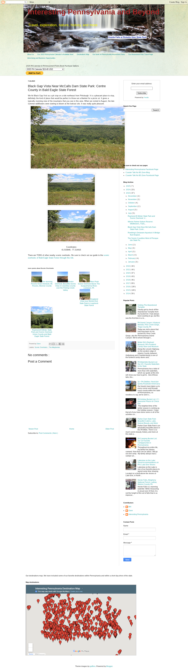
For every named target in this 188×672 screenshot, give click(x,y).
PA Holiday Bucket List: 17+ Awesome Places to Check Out (148, 401)
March (131, 255)
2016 (128, 287)
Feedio (146, 97)
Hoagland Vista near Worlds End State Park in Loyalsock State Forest (89, 302)
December (132, 196)
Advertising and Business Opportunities (41, 58)
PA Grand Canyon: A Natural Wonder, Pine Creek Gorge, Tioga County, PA (149, 325)
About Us (30, 54)
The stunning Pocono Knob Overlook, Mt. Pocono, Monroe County (42, 284)
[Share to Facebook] (59, 343)
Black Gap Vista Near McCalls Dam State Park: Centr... (142, 228)
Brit (130, 507)
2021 (128, 270)
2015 (128, 290)
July (130, 213)
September (132, 206)
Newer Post (33, 429)
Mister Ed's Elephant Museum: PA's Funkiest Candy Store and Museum (148, 344)
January (131, 262)
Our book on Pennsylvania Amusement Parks (109, 54)
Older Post (109, 429)
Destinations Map (83, 54)
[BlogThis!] (53, 343)
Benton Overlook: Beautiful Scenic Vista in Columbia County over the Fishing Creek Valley (65, 286)
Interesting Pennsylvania (138, 514)
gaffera (92, 666)
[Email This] (50, 343)
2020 (128, 273)
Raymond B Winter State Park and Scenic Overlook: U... (141, 217)
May (130, 248)
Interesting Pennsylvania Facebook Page (142, 169)
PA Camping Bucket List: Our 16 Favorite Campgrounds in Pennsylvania (147, 442)
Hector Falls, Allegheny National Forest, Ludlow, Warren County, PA (147, 482)
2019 (128, 276)
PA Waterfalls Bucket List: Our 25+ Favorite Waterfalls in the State (148, 364)
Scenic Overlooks (41, 347)
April (130, 252)
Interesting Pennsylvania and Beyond (94, 12)
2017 (128, 283)
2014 (128, 293)
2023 (128, 193)
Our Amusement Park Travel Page (140, 54)
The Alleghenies (54, 347)
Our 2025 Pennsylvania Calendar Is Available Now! (55, 54)
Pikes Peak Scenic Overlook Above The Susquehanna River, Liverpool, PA (89, 285)
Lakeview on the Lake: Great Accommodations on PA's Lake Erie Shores (148, 462)
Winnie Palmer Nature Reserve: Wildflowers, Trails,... (140, 223)
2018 (128, 280)
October (131, 203)
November (132, 199)
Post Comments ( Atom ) (48, 433)
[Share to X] (56, 343)
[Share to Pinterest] (63, 343)
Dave (131, 510)
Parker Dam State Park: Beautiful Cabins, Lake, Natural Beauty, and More (148, 421)
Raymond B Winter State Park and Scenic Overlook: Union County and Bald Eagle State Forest (41, 333)
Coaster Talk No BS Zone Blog (138, 172)
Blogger (109, 666)
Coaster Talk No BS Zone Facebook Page (142, 175)
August (131, 210)
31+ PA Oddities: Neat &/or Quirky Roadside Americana (149, 383)
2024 (128, 190)
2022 (128, 266)
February (132, 258)
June (130, 245)
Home (71, 429)
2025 (128, 186)
